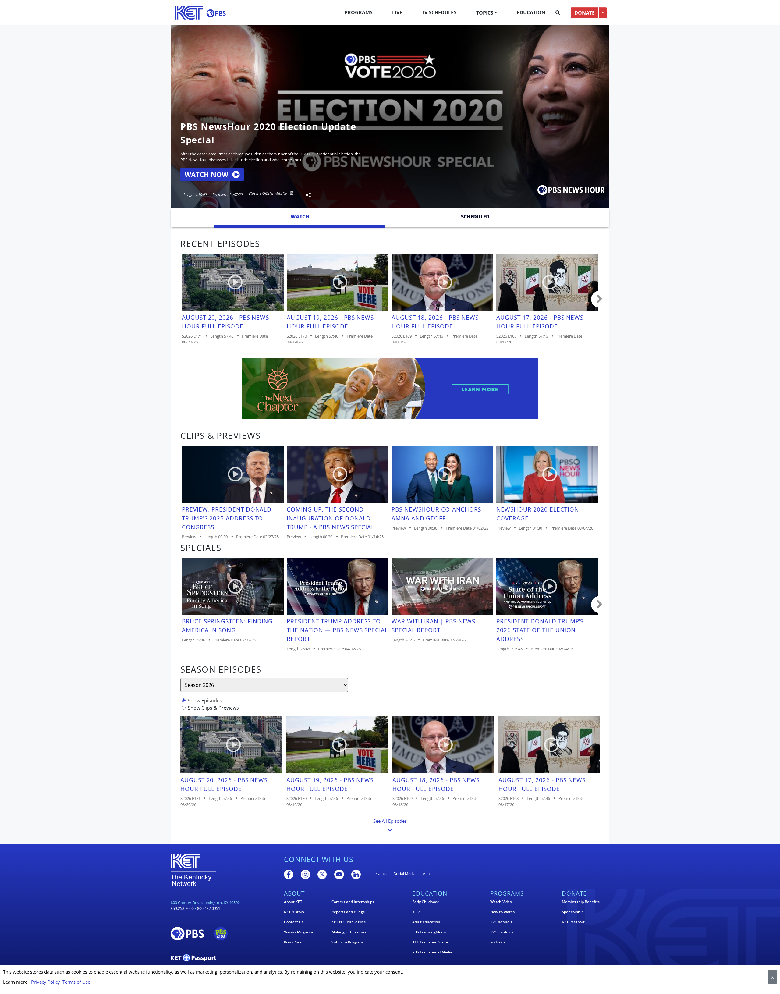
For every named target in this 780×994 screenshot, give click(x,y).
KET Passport (573, 922)
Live (397, 12)
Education (531, 12)
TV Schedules (439, 12)
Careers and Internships (353, 902)
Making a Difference (349, 932)
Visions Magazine (299, 932)
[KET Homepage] (189, 13)
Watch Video (501, 902)
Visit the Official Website (267, 193)
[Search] (558, 13)
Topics (484, 12)
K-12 (416, 912)
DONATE (584, 12)
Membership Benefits (581, 902)
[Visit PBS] (216, 13)
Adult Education (426, 922)
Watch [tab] (300, 216)
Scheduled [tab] (475, 216)
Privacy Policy (45, 982)
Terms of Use (76, 982)
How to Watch (502, 912)
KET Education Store (430, 942)
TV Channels (501, 922)
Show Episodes (205, 700)
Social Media (405, 873)
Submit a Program (347, 942)
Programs (359, 12)
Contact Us (293, 922)
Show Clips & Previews (213, 708)
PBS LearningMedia (429, 932)
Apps (427, 873)
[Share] (306, 195)
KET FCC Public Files (349, 922)
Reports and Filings (348, 912)
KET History (294, 912)
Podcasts (498, 942)
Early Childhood (425, 902)
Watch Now (206, 174)
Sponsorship (572, 912)
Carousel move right (599, 299)
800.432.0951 (208, 908)
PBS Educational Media (432, 952)
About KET (293, 902)
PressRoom (293, 942)
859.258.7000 (182, 908)
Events (381, 873)
